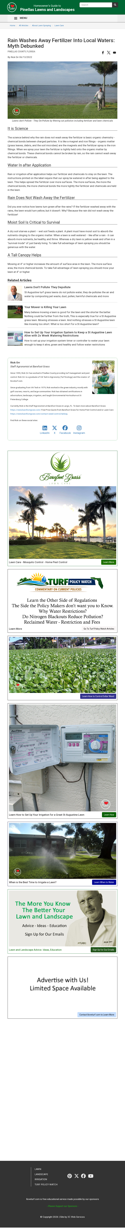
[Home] (11, 7)
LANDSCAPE (41, 1174)
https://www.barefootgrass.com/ (25, 410)
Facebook (65, 432)
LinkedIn (45, 432)
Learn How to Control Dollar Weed (98, 696)
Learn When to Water (104, 882)
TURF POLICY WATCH (46, 1184)
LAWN (38, 1169)
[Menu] (15, 18)
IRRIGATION (41, 1179)
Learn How (109, 815)
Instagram (79, 432)
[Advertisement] (62, 1043)
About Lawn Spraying (41, 25)
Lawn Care (59, 25)
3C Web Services (76, 1217)
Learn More (108, 562)
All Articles (23, 25)
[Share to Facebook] (103, 52)
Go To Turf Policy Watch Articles (99, 629)
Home (12, 25)
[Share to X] (108, 52)
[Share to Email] (114, 52)
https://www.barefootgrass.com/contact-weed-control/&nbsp (38, 414)
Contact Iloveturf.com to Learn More (96, 1014)
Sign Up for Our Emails (103, 950)
